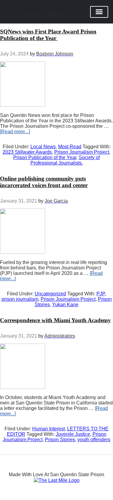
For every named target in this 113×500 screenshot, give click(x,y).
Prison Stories (60, 439)
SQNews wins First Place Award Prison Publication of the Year (48, 34)
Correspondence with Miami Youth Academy (55, 320)
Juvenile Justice (73, 434)
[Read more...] (15, 131)
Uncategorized (50, 293)
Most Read (69, 146)
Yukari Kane (65, 304)
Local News (43, 146)
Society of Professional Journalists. (65, 160)
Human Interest (48, 428)
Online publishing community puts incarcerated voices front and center (44, 181)
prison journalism (20, 299)
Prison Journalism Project (81, 152)
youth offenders (93, 439)
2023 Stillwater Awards (27, 152)
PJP (100, 293)
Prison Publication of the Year (44, 157)
